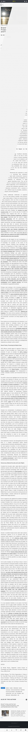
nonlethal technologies (8, 458)
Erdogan (8, 695)
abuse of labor (18, 577)
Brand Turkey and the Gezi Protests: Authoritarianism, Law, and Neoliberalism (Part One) (10, 705)
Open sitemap (14, 723)
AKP (18, 695)
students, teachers (16, 282)
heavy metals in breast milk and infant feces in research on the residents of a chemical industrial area (14, 249)
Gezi (23, 693)
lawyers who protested (16, 309)
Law (13, 693)
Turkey (11, 688)
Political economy (10, 691)
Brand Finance (15, 369)
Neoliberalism (18, 691)
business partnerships (6, 218)
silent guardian (18, 471)
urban (7, 688)
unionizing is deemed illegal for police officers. (15, 599)
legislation (8, 693)
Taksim (20, 688)
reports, (18, 297)
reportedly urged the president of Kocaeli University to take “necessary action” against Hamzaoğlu (14, 268)
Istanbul (19, 693)
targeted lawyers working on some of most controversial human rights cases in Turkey (14, 290)
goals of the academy (8, 360)
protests (22, 689)
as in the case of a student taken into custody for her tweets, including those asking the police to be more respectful (14, 234)
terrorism (15, 688)
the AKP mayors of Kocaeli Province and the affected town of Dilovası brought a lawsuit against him (14, 256)
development (14, 695)
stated (9, 401)
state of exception (15, 689)
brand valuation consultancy (8, 371)
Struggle (8, 689)
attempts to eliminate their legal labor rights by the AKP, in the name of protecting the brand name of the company (14, 615)
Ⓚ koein (18, 726)
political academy (12, 357)
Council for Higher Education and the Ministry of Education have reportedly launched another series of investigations (14, 280)
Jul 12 (2, 717)
